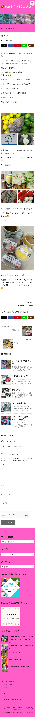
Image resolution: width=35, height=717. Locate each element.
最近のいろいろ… (15, 652)
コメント (4, 464)
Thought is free (29, 712)
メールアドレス (6, 494)
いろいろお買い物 (19, 403)
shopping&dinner (15, 659)
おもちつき (16, 390)
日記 (12, 28)
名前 (2, 486)
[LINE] (24, 45)
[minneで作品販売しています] (10, 587)
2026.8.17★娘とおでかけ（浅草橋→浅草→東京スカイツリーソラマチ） (21, 639)
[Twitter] (4, 45)
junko (31, 306)
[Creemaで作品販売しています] (10, 616)
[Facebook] (11, 45)
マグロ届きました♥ (20, 376)
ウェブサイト (5, 503)
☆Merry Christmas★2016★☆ (20, 666)
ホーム (5, 28)
